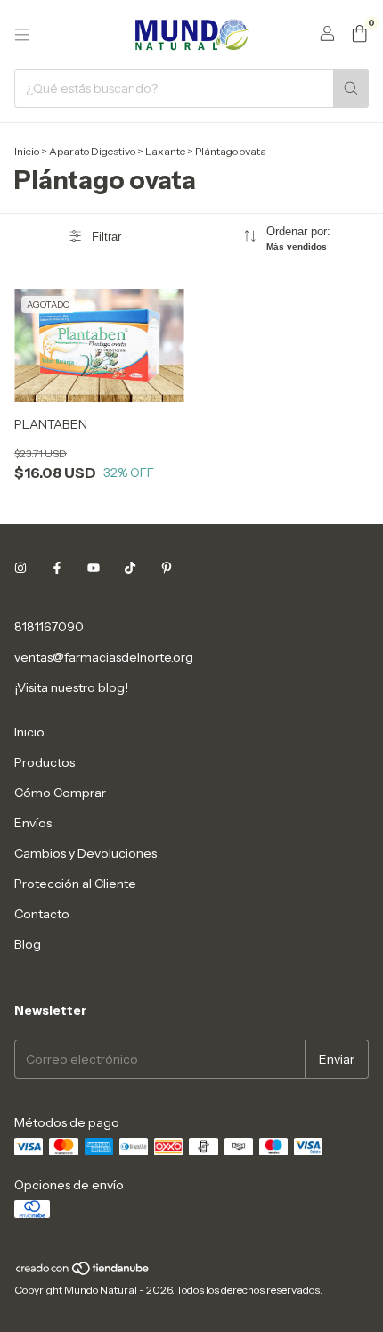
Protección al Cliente (75, 884)
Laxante (165, 151)
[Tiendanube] (83, 1272)
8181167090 (49, 627)
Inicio (26, 151)
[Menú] (22, 35)
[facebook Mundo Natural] (57, 568)
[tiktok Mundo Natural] (130, 568)
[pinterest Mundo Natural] (166, 568)
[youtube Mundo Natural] (93, 568)
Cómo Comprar (60, 793)
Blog (27, 944)
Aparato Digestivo (92, 151)
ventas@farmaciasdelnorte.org (103, 657)
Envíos (33, 823)
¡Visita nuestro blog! (71, 687)
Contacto (41, 914)
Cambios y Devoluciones (85, 853)
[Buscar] (351, 88)
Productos (44, 762)
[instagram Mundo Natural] (20, 568)
